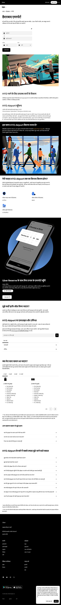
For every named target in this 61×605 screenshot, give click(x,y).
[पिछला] (51, 409)
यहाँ (20, 184)
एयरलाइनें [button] (6, 345)
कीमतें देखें (6, 50)
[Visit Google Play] (7, 587)
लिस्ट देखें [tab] (5, 340)
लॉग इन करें (47, 2)
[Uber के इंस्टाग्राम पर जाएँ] (10, 577)
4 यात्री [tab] (15, 374)
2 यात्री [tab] (5, 374)
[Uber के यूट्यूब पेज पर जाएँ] (7, 577)
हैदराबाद (8, 11)
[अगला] (55, 409)
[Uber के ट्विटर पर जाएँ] (14, 577)
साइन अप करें (53, 2)
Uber (3, 2)
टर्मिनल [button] (5, 349)
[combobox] (28, 335)
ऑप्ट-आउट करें (49, 601)
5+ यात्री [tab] (21, 374)
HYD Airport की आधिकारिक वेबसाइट (20, 330)
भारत (3, 11)
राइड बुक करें (7, 297)
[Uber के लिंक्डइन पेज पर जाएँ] (3, 577)
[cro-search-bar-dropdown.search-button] (57, 335)
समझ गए (56, 601)
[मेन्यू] (59, 2)
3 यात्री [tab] (10, 374)
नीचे (41, 312)
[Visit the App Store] (17, 587)
